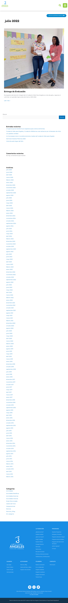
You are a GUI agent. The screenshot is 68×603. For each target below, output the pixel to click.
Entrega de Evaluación (15, 91)
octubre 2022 (10, 277)
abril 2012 (9, 471)
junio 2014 (9, 458)
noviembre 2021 (10, 305)
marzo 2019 (9, 359)
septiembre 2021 (11, 310)
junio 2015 (9, 433)
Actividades (9, 491)
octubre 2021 (10, 307)
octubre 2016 (10, 405)
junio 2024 (9, 231)
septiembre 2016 (11, 407)
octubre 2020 (10, 325)
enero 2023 (9, 269)
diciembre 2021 (10, 302)
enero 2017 (9, 397)
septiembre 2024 (11, 223)
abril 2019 (9, 356)
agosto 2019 (9, 348)
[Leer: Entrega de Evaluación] (34, 58)
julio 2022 (9, 284)
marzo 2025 (9, 208)
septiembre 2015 (11, 425)
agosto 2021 (9, 313)
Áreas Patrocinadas (11, 501)
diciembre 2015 (10, 420)
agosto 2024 (9, 226)
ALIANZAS (9, 561)
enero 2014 (9, 466)
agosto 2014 (9, 453)
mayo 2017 (9, 389)
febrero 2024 (10, 238)
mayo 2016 (9, 412)
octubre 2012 (10, 469)
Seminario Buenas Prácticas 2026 (16, 138)
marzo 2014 (9, 461)
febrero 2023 (10, 267)
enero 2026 (9, 182)
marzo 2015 (9, 438)
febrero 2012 (9, 476)
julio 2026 (9, 169)
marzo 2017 (9, 394)
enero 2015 (9, 440)
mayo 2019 (9, 354)
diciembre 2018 (10, 364)
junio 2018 (9, 374)
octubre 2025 (10, 190)
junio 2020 (9, 333)
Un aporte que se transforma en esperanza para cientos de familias (25, 128)
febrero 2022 (10, 297)
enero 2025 (9, 213)
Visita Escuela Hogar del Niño (14, 141)
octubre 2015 (10, 423)
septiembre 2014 (11, 451)
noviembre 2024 (11, 218)
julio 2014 (9, 456)
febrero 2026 (10, 180)
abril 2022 (9, 292)
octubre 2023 (10, 246)
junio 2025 (9, 200)
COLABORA (39, 561)
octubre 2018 (10, 366)
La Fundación (40, 528)
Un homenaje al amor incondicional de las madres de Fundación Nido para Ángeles (30, 136)
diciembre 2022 (10, 272)
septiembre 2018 (11, 369)
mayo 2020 (9, 336)
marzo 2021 (9, 318)
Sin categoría (10, 514)
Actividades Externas (12, 496)
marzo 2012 (9, 474)
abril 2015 (9, 435)
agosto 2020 (9, 328)
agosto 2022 (9, 282)
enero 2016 (9, 417)
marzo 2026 (9, 177)
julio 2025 (9, 197)
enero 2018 (9, 377)
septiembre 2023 (11, 249)
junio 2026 (9, 172)
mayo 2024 (9, 233)
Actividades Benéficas (12, 493)
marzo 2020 (9, 341)
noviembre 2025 (11, 187)
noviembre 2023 (11, 244)
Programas (55, 528)
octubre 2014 (10, 448)
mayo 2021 (9, 315)
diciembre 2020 (10, 323)
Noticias (8, 509)
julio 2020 (9, 330)
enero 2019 (9, 361)
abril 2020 (9, 338)
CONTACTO (53, 561)
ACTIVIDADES (24, 561)
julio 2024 (9, 228)
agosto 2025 (9, 195)
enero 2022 (9, 300)
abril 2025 (9, 205)
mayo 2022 (9, 290)
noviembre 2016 (10, 402)
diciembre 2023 (10, 241)
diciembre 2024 (10, 215)
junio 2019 (9, 351)
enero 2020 (9, 346)
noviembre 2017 (10, 382)
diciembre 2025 (10, 185)
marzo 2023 (9, 264)
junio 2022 (9, 287)
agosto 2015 (9, 428)
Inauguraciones (10, 506)
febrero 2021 (9, 320)
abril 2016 (9, 415)
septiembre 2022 (11, 279)
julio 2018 (9, 371)
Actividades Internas (12, 498)
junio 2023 (9, 256)
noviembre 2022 (11, 274)
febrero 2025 (10, 210)
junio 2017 (9, 387)
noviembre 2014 (10, 446)
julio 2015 (9, 430)
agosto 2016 (9, 410)
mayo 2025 (9, 203)
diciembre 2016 (10, 400)
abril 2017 (9, 392)
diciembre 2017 (10, 379)
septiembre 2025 (11, 192)
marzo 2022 (9, 295)
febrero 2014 (9, 464)
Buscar (5, 114)
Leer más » (7, 100)
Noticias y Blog (10, 511)
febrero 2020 (10, 343)
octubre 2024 (10, 221)
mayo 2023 (9, 259)
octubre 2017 (10, 384)
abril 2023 (9, 261)
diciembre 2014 (10, 443)
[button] (60, 5)
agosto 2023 (9, 251)
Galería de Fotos (11, 503)
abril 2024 (9, 236)
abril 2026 (9, 174)
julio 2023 (9, 254)
